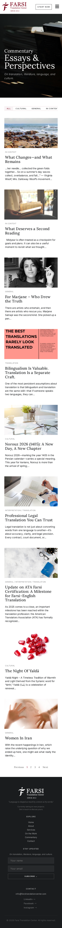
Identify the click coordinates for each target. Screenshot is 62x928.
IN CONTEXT (52, 108)
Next (45, 767)
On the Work (31, 833)
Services (31, 829)
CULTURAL (21, 108)
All (9, 108)
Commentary (31, 837)
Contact (31, 841)
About (31, 826)
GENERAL (36, 108)
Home (31, 822)
